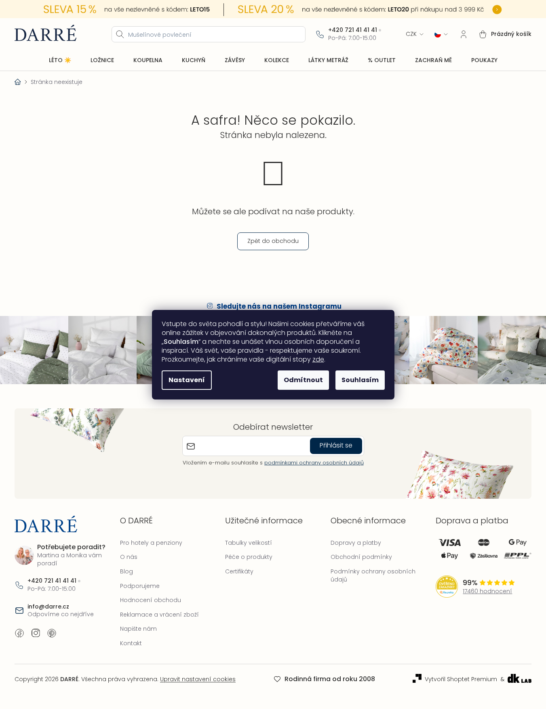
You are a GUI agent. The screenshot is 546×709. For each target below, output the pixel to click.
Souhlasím (360, 380)
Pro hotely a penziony (151, 543)
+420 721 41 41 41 (352, 30)
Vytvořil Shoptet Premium (461, 679)
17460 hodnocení (487, 591)
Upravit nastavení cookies (198, 679)
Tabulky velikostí (248, 543)
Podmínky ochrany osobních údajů (373, 575)
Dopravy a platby (356, 543)
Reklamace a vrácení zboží (159, 615)
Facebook (19, 633)
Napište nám (138, 629)
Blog (126, 571)
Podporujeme (140, 586)
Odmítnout (303, 380)
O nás (128, 557)
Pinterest (52, 633)
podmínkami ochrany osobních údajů (314, 462)
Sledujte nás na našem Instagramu (279, 306)
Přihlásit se (336, 445)
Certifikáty (239, 571)
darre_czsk (35, 633)
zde (318, 359)
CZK (411, 34)
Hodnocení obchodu (150, 600)
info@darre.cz (48, 607)
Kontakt (131, 643)
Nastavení (187, 380)
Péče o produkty (248, 557)
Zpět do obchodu (273, 241)
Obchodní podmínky (361, 557)
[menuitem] (60, 60)
